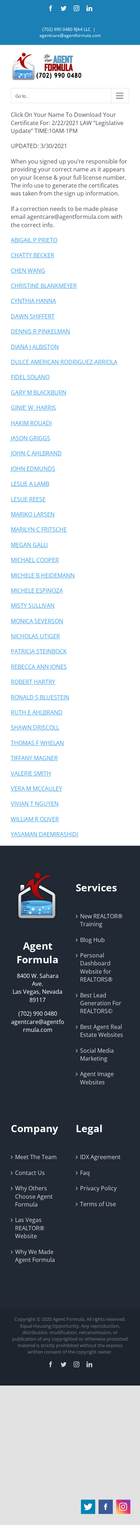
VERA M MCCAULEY (36, 789)
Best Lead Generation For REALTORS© (100, 1003)
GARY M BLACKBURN (38, 392)
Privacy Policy (98, 1188)
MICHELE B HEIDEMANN (43, 575)
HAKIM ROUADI (31, 423)
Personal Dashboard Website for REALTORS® (96, 967)
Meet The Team (36, 1157)
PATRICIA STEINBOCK (39, 651)
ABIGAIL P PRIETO (34, 240)
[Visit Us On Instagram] (123, 1502)
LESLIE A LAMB (30, 484)
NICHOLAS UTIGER (35, 636)
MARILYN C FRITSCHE (39, 529)
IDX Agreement (100, 1157)
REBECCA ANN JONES (39, 667)
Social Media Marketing (97, 1054)
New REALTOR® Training (101, 920)
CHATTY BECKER (32, 255)
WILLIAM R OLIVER (35, 819)
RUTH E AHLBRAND (36, 712)
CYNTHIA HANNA (33, 301)
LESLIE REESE (28, 499)
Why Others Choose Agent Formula (34, 1196)
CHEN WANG (28, 271)
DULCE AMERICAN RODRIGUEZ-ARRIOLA (64, 362)
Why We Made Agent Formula (35, 1256)
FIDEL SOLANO (30, 377)
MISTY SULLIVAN (33, 606)
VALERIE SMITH (31, 773)
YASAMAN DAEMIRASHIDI (44, 834)
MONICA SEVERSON (37, 621)
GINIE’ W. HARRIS (33, 408)
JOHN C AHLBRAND (36, 453)
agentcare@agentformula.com (70, 35)
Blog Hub (92, 940)
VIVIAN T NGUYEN (35, 804)
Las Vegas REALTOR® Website (29, 1228)
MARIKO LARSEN (33, 514)
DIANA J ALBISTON (35, 347)
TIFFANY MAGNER (34, 758)
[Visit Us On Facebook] (105, 1502)
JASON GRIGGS (30, 438)
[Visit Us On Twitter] (88, 1502)
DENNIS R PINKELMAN (40, 331)
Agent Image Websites (97, 1078)
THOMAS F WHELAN (37, 743)
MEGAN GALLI (29, 545)
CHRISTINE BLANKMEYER (44, 286)
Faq (85, 1173)
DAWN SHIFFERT (33, 316)
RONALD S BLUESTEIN (40, 697)
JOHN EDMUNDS (33, 469)
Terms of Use (98, 1204)
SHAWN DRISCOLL (35, 727)
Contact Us (30, 1173)
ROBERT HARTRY (33, 682)
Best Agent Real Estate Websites (101, 1031)
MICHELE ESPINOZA (37, 590)
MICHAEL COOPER (35, 560)
